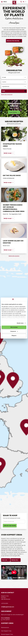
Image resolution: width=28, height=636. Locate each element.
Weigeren (14, 335)
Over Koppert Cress (6, 631)
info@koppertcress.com (7, 607)
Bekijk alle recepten (14, 256)
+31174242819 (4, 603)
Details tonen (20, 323)
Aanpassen (13, 331)
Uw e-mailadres (5, 617)
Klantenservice (5, 627)
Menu (5, 1)
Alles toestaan (14, 327)
